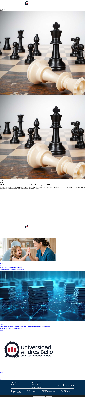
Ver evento (1, 330)
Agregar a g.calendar (3, 233)
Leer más (1, 189)
